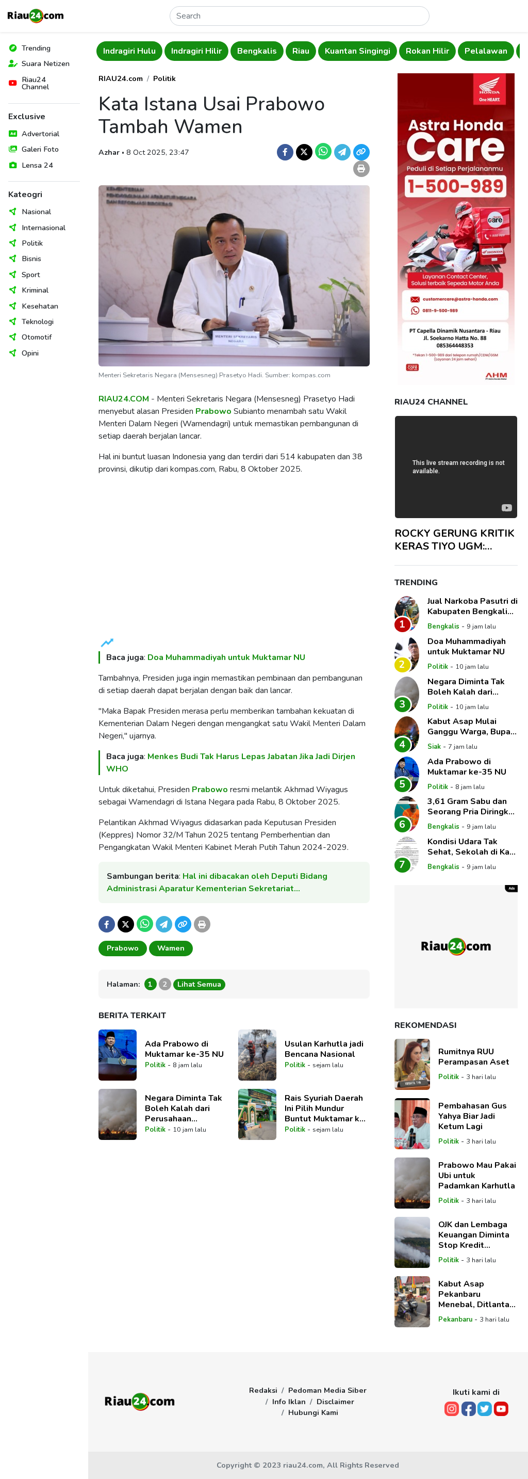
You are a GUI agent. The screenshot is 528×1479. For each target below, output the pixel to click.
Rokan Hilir (427, 51)
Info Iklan (289, 1401)
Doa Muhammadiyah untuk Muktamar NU (226, 657)
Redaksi (263, 1390)
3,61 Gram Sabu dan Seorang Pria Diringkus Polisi (472, 806)
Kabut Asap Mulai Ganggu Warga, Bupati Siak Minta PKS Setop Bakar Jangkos (471, 726)
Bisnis (31, 258)
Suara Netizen (46, 63)
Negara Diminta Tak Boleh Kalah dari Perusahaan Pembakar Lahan (183, 1108)
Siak (434, 746)
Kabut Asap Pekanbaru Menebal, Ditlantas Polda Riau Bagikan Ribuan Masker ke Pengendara (476, 1294)
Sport (31, 274)
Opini (30, 353)
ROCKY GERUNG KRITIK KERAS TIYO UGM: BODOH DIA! (454, 540)
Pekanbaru (455, 1319)
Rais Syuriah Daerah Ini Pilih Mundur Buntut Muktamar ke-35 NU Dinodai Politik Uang (327, 1108)
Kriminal (35, 290)
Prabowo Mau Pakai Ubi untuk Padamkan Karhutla (477, 1175)
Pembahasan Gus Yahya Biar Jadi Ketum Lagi (472, 1116)
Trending (36, 48)
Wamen (171, 948)
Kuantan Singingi (357, 51)
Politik (32, 243)
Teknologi (38, 321)
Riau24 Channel (35, 83)
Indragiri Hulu (129, 51)
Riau (300, 51)
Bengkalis (257, 51)
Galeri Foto (40, 149)
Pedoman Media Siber (327, 1390)
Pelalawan (486, 51)
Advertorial (40, 133)
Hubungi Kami (313, 1412)
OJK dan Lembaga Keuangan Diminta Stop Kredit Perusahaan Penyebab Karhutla (476, 1234)
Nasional (36, 211)
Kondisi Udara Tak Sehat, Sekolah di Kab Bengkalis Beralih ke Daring (471, 847)
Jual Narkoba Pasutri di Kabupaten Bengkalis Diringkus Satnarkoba (472, 606)
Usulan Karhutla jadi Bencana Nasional (324, 1049)
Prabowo (213, 411)
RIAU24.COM (123, 399)
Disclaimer (335, 1401)
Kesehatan (40, 306)
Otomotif (37, 337)
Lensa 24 (37, 165)
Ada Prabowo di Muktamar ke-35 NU (184, 1049)
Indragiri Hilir (196, 51)
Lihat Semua (199, 984)
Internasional (43, 227)
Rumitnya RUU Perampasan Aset (473, 1057)
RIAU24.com (120, 78)
